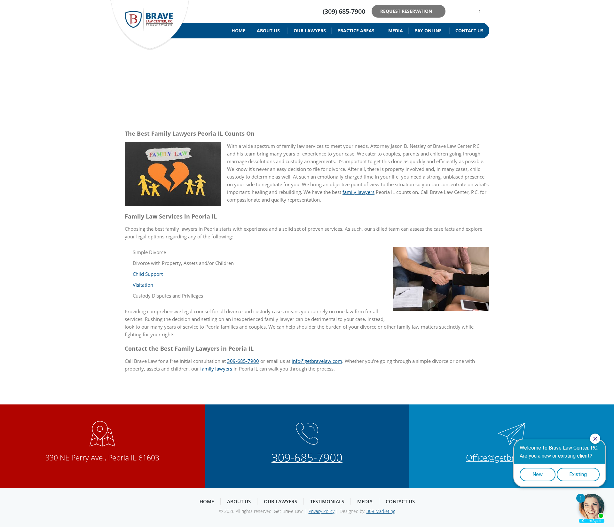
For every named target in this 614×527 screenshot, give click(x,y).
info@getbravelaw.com (317, 361)
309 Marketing (380, 511)
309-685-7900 (243, 361)
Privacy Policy (322, 511)
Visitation (143, 285)
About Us (268, 31)
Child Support (148, 274)
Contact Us (469, 31)
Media (395, 31)
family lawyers (358, 192)
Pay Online (428, 31)
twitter (464, 11)
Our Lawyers (310, 31)
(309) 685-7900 (344, 11)
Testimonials (327, 501)
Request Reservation (406, 11)
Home (238, 31)
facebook (454, 11)
